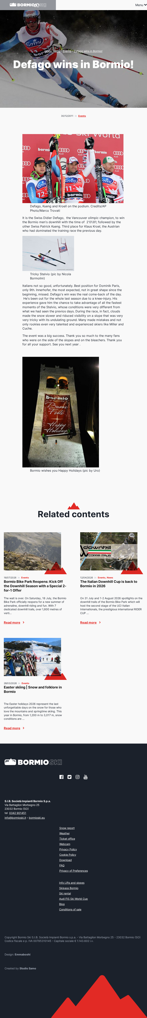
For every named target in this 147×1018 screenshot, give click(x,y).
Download (65, 860)
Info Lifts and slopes (71, 883)
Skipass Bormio (68, 888)
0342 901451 (17, 813)
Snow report (67, 828)
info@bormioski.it (15, 817)
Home (48, 51)
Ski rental (65, 893)
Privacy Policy (68, 849)
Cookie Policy (67, 855)
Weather (64, 833)
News (110, 577)
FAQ (62, 865)
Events (67, 51)
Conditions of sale (70, 909)
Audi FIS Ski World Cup (73, 899)
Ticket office (67, 839)
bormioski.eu (37, 817)
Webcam (64, 844)
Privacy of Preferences (73, 871)
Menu (139, 5)
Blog (57, 51)
